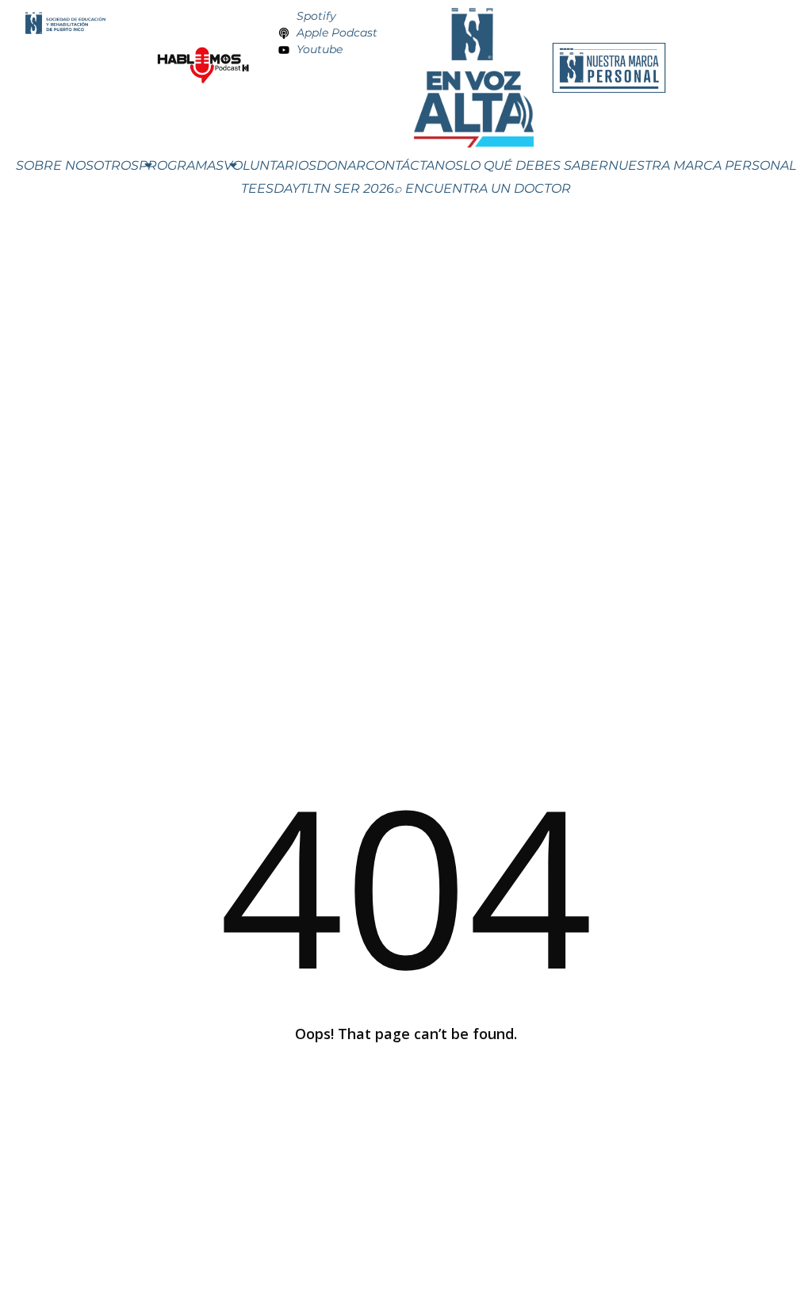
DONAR (341, 165)
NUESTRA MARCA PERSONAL (702, 165)
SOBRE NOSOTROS (77, 165)
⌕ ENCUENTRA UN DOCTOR (482, 188)
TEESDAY (270, 188)
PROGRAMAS (181, 165)
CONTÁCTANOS (414, 165)
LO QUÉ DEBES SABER (535, 165)
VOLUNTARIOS (270, 165)
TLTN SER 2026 (347, 188)
